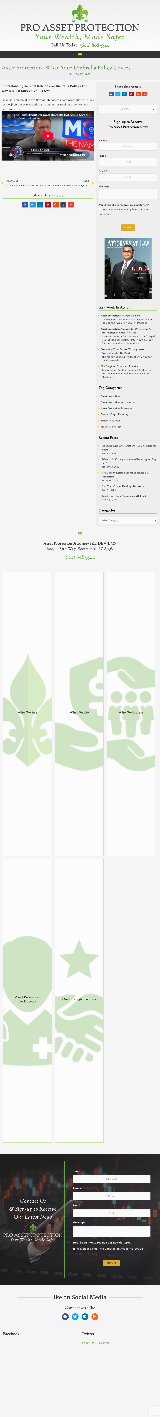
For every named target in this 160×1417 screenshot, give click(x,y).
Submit (128, 227)
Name (103, 140)
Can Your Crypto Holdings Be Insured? (124, 486)
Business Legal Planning (114, 414)
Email (103, 171)
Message (104, 186)
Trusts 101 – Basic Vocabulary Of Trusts (124, 496)
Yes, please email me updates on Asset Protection (109, 1248)
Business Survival (111, 420)
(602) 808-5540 (95, 45)
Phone (102, 155)
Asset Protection (110, 396)
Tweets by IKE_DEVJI (95, 1343)
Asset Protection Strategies (116, 408)
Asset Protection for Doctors (117, 402)
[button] (80, 54)
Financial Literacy (111, 427)
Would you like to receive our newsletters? (124, 205)
